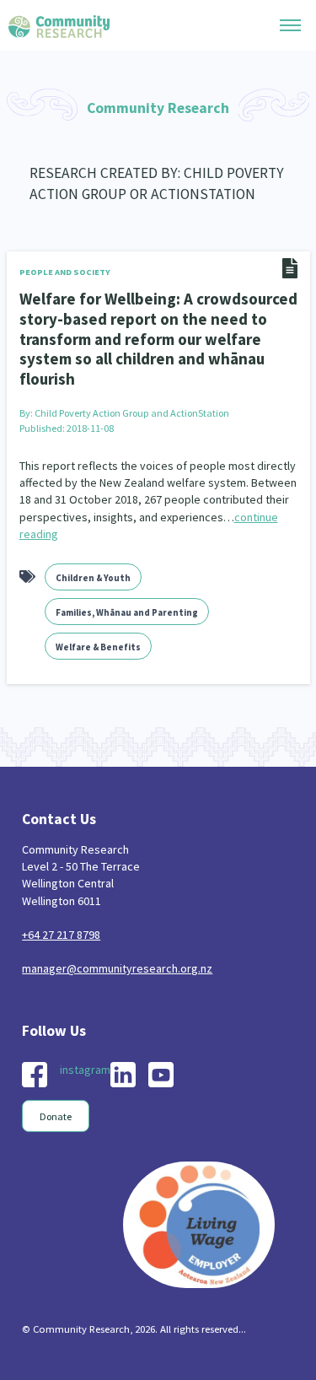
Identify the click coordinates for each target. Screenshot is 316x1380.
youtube (161, 1074)
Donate (56, 1116)
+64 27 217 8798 (61, 934)
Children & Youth (93, 578)
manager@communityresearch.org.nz (117, 968)
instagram (85, 1069)
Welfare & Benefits (98, 647)
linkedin (123, 1074)
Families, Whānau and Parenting (127, 612)
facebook (34, 1074)
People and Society (64, 272)
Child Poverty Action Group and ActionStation (132, 413)
